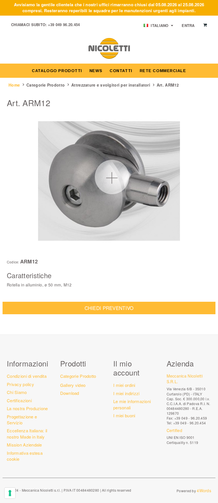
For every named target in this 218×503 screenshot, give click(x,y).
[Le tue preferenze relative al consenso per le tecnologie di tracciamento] (10, 493)
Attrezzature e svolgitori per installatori (110, 85)
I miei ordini (124, 385)
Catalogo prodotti (57, 70)
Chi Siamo (17, 392)
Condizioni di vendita (27, 376)
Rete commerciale (163, 70)
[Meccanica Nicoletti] (109, 48)
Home (14, 85)
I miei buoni (124, 415)
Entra (188, 25)
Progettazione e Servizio (22, 420)
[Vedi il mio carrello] (205, 25)
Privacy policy (20, 384)
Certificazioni (19, 400)
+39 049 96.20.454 (64, 24)
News (95, 70)
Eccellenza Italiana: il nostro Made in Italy (27, 433)
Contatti (121, 70)
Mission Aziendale (24, 445)
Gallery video (73, 385)
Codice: (13, 262)
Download (69, 393)
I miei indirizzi (126, 393)
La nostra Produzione (27, 408)
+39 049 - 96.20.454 (189, 422)
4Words (204, 490)
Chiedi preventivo (109, 307)
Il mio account (126, 368)
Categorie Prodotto (45, 85)
